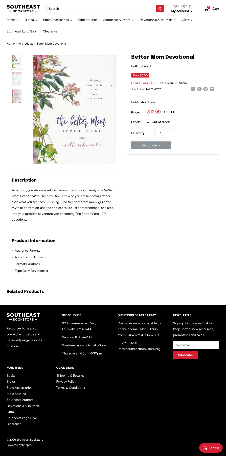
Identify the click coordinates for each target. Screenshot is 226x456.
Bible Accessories (56, 20)
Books (11, 20)
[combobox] (101, 8)
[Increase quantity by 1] (170, 133)
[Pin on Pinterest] (199, 89)
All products (25, 43)
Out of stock (151, 145)
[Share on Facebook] (193, 89)
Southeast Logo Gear (22, 31)
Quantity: (138, 133)
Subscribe (185, 355)
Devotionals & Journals (155, 20)
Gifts (185, 20)
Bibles (29, 20)
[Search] (160, 8)
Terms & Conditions (70, 388)
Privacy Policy (66, 381)
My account (180, 11)
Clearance (50, 31)
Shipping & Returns (70, 375)
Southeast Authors (116, 20)
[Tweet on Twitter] (205, 89)
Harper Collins (143, 82)
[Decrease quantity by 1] (150, 133)
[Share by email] (212, 89)
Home (11, 43)
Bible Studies (87, 20)
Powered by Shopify (19, 445)
